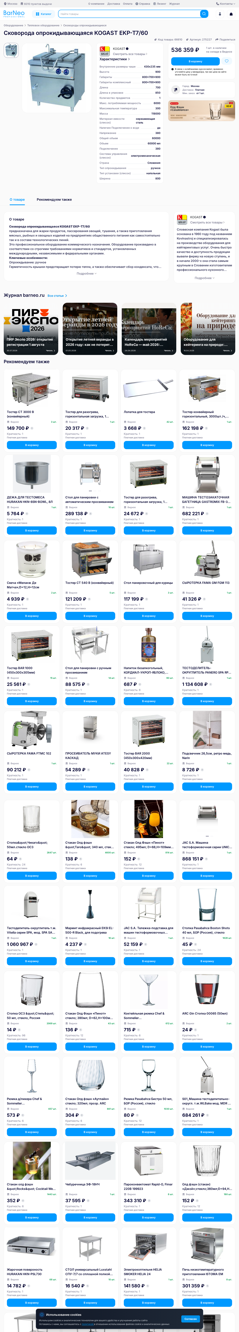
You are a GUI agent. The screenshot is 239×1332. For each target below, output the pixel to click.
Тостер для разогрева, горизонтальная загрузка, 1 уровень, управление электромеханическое (85, 414)
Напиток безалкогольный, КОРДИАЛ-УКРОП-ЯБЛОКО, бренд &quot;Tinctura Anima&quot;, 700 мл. (144, 670)
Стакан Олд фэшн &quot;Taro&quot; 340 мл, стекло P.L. (90, 845)
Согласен (190, 1318)
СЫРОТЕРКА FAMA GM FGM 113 (205, 583)
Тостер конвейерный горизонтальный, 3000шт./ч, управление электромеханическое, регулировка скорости (204, 414)
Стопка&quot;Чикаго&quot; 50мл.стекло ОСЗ (27, 845)
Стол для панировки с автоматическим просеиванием (89, 499)
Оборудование (13, 25)
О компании (96, 3)
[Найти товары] (204, 14)
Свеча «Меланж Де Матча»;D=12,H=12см (23, 585)
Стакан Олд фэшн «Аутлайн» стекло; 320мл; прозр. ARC (87, 1101)
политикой (88, 1324)
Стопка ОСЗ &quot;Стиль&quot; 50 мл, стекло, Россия (30, 1016)
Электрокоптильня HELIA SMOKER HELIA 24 (143, 1272)
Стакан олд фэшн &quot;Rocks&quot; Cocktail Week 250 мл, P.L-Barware (31, 1186)
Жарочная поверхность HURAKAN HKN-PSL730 (24, 1272)
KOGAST (119, 49)
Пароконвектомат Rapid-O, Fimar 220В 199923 (148, 1186)
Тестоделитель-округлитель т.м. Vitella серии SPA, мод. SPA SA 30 (31, 930)
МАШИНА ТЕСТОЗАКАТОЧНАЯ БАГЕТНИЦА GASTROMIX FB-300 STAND (207, 499)
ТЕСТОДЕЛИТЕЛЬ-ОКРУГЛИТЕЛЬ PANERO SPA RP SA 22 (205, 670)
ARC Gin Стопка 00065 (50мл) (205, 1013)
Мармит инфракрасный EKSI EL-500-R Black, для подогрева (89, 930)
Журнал (174, 3)
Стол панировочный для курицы (148, 583)
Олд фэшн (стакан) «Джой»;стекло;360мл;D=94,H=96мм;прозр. (206, 1186)
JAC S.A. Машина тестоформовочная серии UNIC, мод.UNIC (206, 845)
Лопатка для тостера (139, 412)
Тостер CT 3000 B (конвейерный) (20, 414)
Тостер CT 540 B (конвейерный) (89, 583)
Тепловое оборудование (43, 25)
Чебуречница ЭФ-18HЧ (82, 1184)
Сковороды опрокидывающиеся (84, 25)
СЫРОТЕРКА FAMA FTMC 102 (29, 753)
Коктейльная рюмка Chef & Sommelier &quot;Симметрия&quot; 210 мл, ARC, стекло (148, 1016)
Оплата (127, 3)
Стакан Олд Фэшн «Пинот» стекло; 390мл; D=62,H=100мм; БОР (89, 1016)
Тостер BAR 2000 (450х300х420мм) (138, 756)
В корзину (195, 61)
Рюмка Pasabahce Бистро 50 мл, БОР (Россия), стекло (148, 1101)
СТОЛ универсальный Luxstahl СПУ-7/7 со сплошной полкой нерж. (88, 1272)
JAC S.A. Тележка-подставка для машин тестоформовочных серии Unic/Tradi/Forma (148, 930)
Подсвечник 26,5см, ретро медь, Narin (207, 756)
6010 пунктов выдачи (38, 3)
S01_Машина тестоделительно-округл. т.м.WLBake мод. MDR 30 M (207, 1101)
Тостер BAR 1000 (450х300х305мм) (21, 670)
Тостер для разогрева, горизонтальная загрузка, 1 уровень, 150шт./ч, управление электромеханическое (147, 499)
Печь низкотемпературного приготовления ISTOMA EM (203, 1272)
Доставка (113, 3)
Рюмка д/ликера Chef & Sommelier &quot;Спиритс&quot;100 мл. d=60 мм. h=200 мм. (29, 1101)
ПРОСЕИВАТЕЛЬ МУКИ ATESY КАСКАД (88, 756)
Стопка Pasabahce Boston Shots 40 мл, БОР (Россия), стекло (206, 930)
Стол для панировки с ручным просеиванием (88, 670)
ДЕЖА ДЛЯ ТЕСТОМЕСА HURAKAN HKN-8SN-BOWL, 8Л (30, 499)
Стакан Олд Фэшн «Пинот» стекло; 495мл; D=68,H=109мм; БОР (148, 845)
